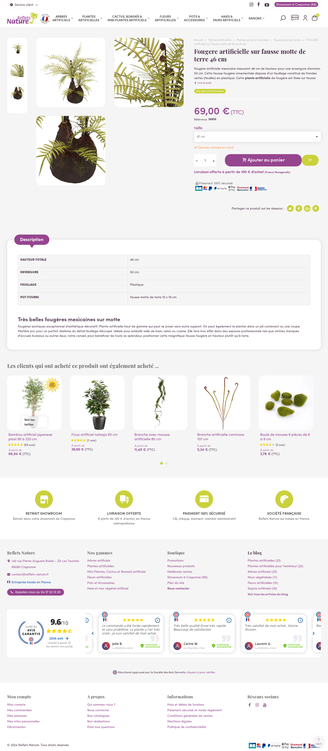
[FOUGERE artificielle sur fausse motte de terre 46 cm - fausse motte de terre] (70, 183)
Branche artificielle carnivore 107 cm (220, 436)
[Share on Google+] (307, 208)
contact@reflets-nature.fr (30, 574)
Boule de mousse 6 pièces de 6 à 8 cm (285, 436)
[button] (161, 463)
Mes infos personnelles (23, 721)
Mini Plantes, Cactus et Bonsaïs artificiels (116, 571)
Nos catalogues (98, 715)
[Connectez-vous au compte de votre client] (305, 18)
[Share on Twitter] (290, 208)
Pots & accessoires (194, 18)
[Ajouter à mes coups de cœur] (310, 160)
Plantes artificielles (88, 18)
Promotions (175, 560)
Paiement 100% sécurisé (204, 513)
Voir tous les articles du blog (268, 594)
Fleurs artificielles (165, 18)
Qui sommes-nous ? (101, 704)
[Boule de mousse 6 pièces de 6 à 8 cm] (286, 403)
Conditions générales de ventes (190, 715)
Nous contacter (178, 588)
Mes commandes (19, 710)
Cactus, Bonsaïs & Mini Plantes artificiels (127, 18)
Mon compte (16, 704)
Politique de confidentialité (186, 727)
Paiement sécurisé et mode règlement (194, 710)
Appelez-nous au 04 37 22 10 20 (37, 592)
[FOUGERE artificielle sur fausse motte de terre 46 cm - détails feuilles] (148, 105)
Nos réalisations (98, 721)
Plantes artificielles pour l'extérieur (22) (275, 566)
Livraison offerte (124, 513)
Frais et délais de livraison (185, 704)
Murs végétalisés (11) (262, 577)
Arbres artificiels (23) (262, 571)
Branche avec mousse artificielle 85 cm (152, 436)
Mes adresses (17, 715)
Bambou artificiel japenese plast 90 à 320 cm (30, 436)
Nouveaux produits (181, 566)
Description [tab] (32, 239)
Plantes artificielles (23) (264, 560)
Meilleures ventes (179, 571)
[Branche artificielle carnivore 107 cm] (223, 403)
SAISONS (255, 18)
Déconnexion (16, 727)
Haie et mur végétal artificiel (107, 588)
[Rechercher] (283, 18)
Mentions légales (179, 721)
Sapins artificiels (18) (262, 588)
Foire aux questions (101, 727)
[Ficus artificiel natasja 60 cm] (97, 403)
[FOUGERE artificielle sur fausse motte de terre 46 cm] (70, 105)
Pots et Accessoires (100, 583)
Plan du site (175, 583)
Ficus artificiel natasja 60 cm (94, 434)
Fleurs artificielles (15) (263, 583)
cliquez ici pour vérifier (201, 672)
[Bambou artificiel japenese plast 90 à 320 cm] (34, 403)
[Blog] (295, 17)
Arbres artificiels (61, 18)
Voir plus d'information (210, 91)
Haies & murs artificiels (226, 18)
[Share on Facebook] (298, 208)
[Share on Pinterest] (315, 208)
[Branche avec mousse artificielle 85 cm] (160, 403)
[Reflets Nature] (22, 18)
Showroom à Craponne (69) (187, 577)
